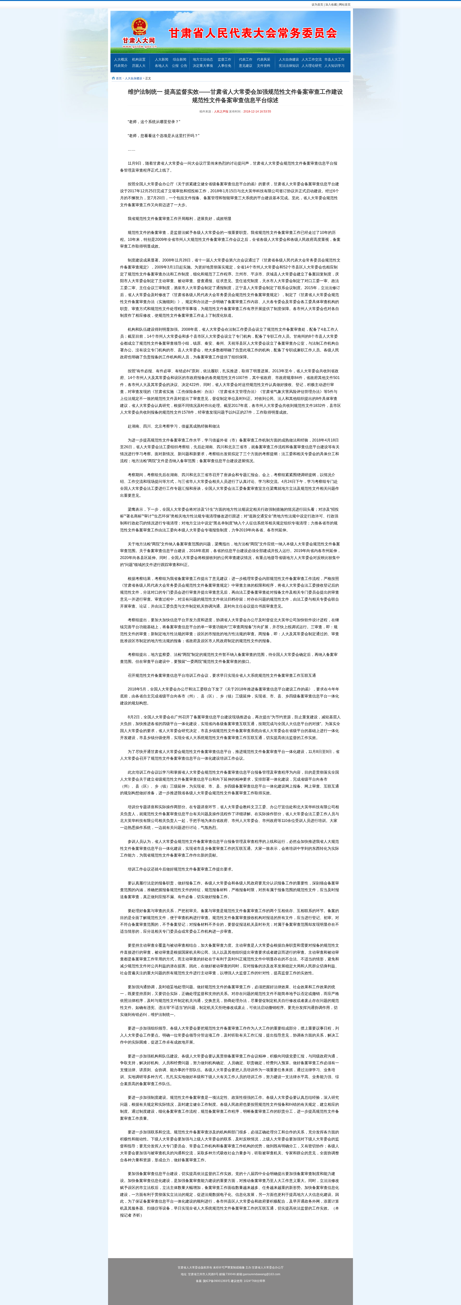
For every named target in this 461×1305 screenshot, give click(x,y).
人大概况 (120, 59)
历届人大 (139, 66)
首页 (119, 78)
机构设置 (139, 59)
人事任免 (224, 66)
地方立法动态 (203, 59)
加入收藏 (331, 4)
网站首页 (345, 4)
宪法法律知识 (289, 66)
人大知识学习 (334, 66)
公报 (175, 66)
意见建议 (245, 66)
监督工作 (224, 59)
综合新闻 (179, 59)
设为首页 (317, 4)
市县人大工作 (334, 59)
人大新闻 (161, 59)
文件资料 (263, 66)
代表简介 (120, 66)
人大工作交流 (312, 59)
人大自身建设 (289, 59)
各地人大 (161, 66)
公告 (184, 66)
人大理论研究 (312, 66)
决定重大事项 (203, 66)
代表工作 (245, 59)
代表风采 (263, 59)
